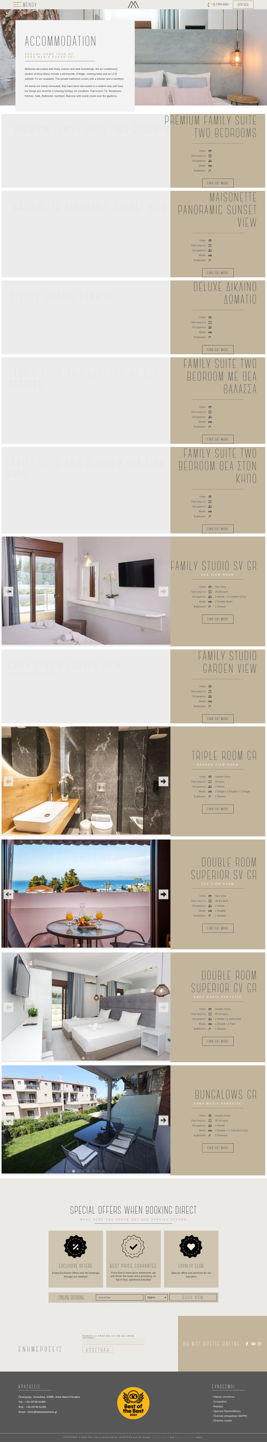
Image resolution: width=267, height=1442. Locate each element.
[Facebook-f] (247, 1344)
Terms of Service (185, 1437)
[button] (8, 591)
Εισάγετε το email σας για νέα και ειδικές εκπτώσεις (109, 1337)
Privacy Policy (160, 1437)
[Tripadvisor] (253, 1344)
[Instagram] (260, 1344)
